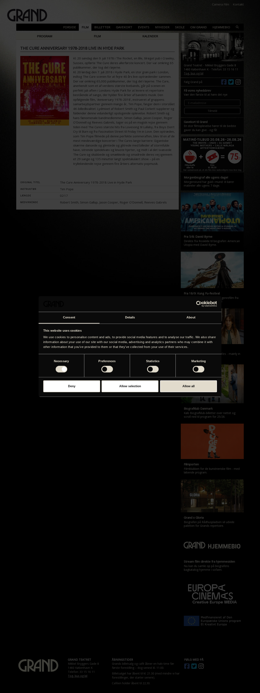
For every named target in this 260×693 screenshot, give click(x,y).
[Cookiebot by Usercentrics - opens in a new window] (199, 304)
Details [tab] (130, 317)
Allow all (188, 386)
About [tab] (190, 317)
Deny (71, 386)
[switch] (107, 369)
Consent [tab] (69, 317)
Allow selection (130, 386)
